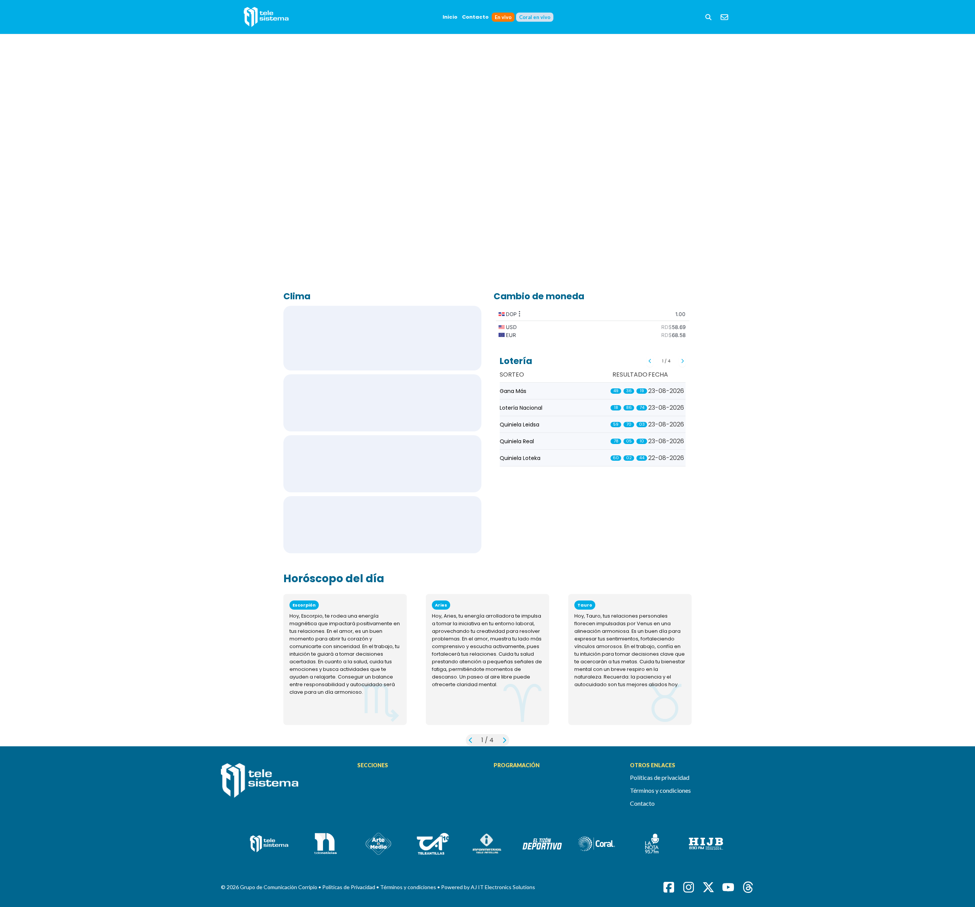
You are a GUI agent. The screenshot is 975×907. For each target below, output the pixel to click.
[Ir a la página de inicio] (283, 785)
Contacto (475, 17)
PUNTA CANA (382, 402)
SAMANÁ (382, 524)
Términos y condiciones (660, 790)
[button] (708, 17)
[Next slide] (682, 361)
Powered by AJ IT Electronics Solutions (488, 887)
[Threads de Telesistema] (748, 887)
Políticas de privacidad (659, 777)
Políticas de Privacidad (349, 887)
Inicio (450, 17)
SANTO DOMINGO (382, 338)
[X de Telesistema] (708, 887)
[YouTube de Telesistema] (728, 887)
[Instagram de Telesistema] (688, 887)
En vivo (503, 17)
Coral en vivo (534, 17)
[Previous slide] (650, 361)
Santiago (382, 463)
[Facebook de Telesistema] (669, 887)
